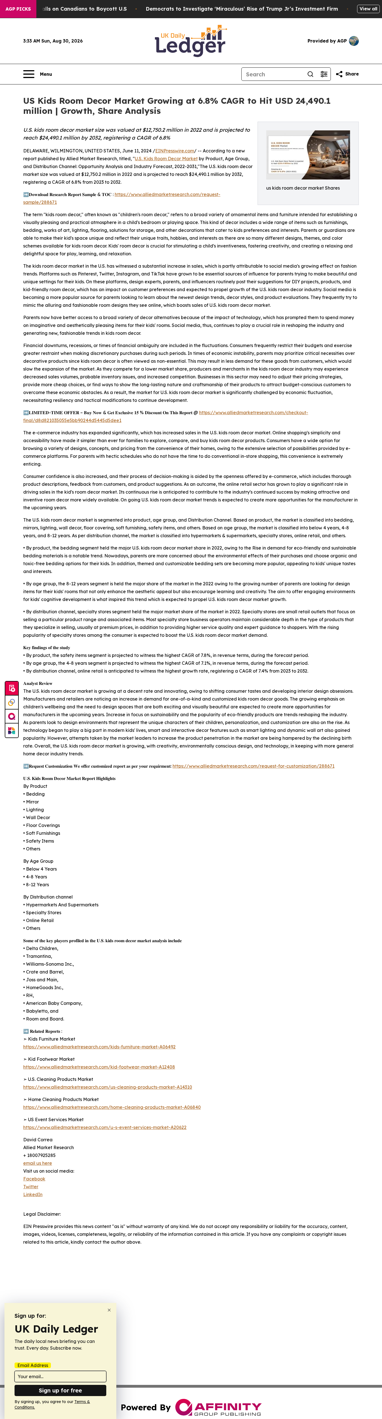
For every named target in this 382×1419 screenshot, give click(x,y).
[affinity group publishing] (11, 716)
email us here (37, 1163)
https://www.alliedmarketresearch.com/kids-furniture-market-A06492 (99, 1047)
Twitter (30, 1186)
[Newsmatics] (11, 730)
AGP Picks (18, 9)
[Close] (109, 1310)
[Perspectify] (11, 702)
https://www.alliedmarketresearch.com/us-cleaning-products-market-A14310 (107, 1087)
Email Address (32, 1365)
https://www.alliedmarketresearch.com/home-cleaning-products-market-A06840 (112, 1107)
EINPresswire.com (174, 151)
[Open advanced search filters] (324, 74)
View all (368, 8)
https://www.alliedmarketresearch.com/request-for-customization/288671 (253, 766)
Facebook (34, 1179)
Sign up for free (60, 1390)
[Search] (310, 74)
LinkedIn (33, 1194)
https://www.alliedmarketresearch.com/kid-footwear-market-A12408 (99, 1067)
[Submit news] (11, 689)
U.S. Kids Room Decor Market (166, 158)
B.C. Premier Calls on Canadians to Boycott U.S (66, 9)
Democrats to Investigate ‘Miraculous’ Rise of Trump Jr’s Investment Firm (242, 9)
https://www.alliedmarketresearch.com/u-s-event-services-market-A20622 (105, 1127)
